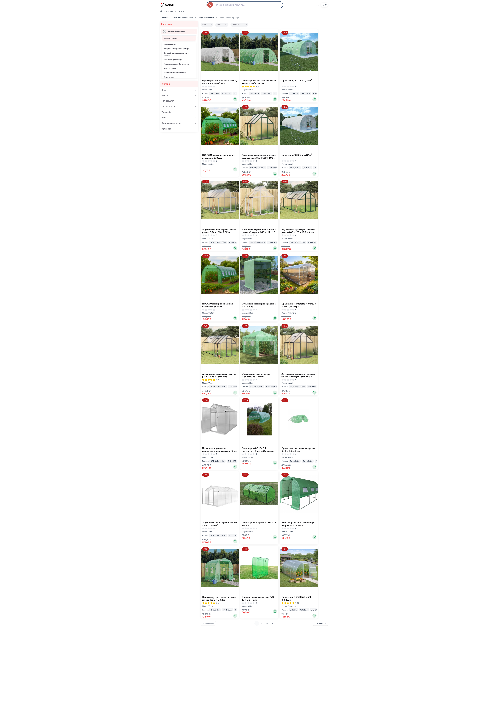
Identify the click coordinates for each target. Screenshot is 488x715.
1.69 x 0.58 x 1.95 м (257, 242)
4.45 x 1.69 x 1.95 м (315, 242)
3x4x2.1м (293, 610)
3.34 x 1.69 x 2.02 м (218, 242)
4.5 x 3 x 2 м (294, 168)
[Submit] (210, 5)
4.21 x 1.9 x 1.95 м (235, 535)
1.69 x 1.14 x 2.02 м (276, 168)
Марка (219, 25)
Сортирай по (236, 25)
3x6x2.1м (303, 610)
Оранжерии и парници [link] (229, 17)
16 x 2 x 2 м (227, 610)
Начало (165, 17)
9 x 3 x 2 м (306, 93)
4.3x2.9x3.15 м (271, 387)
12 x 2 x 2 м (215, 610)
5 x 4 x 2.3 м (307, 461)
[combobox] (245, 4)
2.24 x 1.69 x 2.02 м (218, 387)
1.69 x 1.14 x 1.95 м (315, 387)
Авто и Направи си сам (183, 17)
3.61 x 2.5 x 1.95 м (217, 461)
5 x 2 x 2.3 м (294, 461)
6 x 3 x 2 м (294, 93)
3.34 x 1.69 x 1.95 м (297, 242)
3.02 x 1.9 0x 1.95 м (218, 535)
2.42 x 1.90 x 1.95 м (235, 461)
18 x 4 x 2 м (254, 93)
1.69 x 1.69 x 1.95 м (276, 242)
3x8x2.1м (314, 610)
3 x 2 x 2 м (215, 93)
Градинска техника (206, 17)
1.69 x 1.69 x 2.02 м (257, 168)
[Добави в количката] (235, 99)
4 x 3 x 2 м (226, 93)
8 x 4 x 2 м (266, 93)
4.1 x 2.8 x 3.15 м (256, 387)
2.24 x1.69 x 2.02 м (236, 242)
